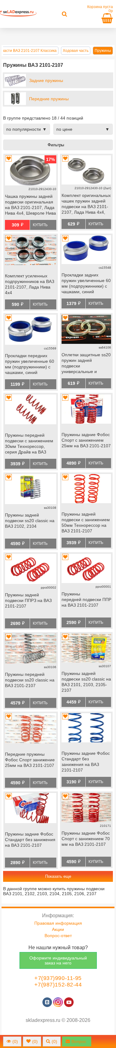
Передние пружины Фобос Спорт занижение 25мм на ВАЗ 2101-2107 (30, 760)
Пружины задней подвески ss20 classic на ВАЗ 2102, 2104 (29, 521)
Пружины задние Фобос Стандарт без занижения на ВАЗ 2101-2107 (86, 761)
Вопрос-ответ (58, 935)
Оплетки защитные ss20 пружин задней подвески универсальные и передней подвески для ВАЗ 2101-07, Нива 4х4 (86, 363)
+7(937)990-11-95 (58, 978)
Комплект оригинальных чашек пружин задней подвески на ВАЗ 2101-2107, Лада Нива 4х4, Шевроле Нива (86, 204)
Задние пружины (46, 80)
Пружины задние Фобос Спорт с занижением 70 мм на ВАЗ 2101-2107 (86, 839)
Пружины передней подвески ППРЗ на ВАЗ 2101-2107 (86, 599)
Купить (40, 225)
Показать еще (58, 876)
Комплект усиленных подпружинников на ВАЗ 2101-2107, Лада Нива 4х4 (29, 284)
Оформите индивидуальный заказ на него (58, 960)
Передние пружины (49, 98)
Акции (58, 929)
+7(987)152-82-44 (58, 985)
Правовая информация (58, 923)
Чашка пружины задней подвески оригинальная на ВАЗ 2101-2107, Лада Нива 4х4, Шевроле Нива (30, 205)
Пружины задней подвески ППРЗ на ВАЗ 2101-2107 (28, 600)
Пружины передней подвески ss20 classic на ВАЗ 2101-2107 (29, 680)
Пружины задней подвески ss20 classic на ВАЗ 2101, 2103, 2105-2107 (86, 682)
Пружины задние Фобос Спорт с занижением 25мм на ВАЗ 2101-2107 (86, 440)
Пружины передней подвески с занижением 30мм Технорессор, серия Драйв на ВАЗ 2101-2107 (29, 444)
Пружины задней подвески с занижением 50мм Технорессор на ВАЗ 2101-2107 (86, 522)
